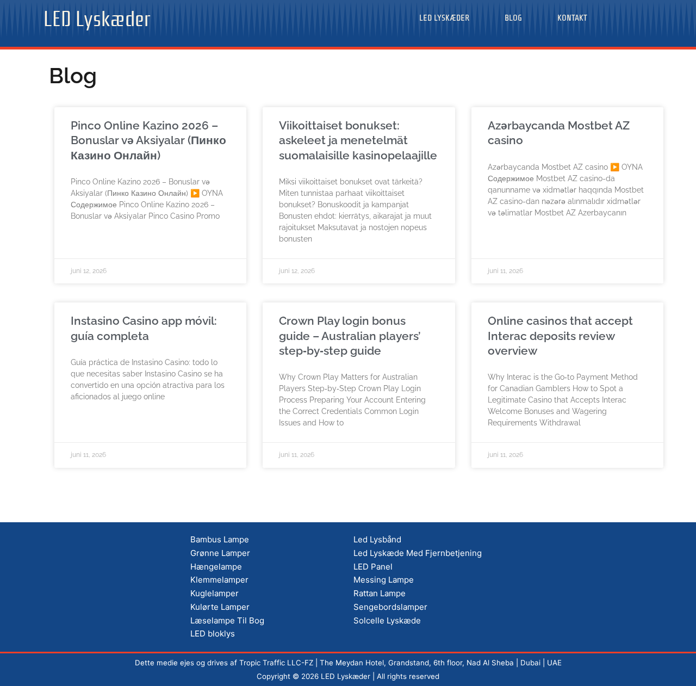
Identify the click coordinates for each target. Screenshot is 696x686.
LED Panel (373, 566)
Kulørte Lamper (220, 607)
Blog (513, 18)
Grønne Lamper (220, 553)
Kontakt (572, 18)
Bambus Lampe (219, 539)
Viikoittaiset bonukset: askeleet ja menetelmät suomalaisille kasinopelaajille (358, 140)
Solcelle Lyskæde (387, 620)
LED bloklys (212, 633)
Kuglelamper (214, 593)
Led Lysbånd (377, 539)
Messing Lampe (383, 579)
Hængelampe (216, 566)
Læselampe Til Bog (227, 620)
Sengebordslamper (390, 607)
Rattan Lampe (379, 593)
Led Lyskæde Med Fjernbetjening (417, 553)
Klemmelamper (219, 579)
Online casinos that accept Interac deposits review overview (560, 335)
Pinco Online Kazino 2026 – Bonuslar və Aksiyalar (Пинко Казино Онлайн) (148, 140)
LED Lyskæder (97, 16)
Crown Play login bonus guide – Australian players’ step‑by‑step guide (350, 335)
